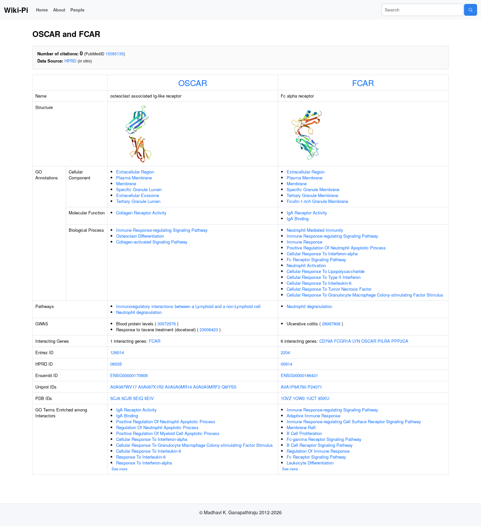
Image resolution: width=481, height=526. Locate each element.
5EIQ (138, 398)
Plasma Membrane (134, 177)
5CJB (126, 398)
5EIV (149, 398)
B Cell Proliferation (304, 433)
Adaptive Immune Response (313, 415)
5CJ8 (115, 398)
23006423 (209, 329)
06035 (116, 364)
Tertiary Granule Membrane (312, 195)
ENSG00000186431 (299, 375)
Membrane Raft (301, 427)
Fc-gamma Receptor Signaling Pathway (324, 439)
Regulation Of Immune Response (318, 451)
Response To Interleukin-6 (141, 457)
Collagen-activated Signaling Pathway (151, 242)
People (77, 10)
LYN (356, 341)
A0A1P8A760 (293, 387)
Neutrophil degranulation (139, 312)
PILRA (384, 341)
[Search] (470, 10)
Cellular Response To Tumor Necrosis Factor (329, 289)
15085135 (114, 53)
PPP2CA (399, 341)
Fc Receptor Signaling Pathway (316, 259)
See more (119, 468)
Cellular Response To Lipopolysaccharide (326, 271)
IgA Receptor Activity (307, 212)
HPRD (70, 61)
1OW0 (299, 398)
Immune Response (304, 242)
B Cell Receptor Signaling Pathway (320, 445)
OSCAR (192, 82)
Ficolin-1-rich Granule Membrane (317, 201)
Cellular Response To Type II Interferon (324, 277)
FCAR (363, 82)
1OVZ (286, 398)
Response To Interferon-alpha (144, 463)
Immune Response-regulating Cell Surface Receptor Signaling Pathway (354, 421)
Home (42, 10)
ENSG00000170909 (129, 375)
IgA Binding (298, 218)
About (59, 10)
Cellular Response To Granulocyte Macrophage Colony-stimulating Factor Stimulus (365, 295)
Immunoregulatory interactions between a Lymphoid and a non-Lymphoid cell (188, 306)
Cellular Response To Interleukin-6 (319, 283)
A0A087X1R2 (151, 387)
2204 (285, 352)
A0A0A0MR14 (178, 387)
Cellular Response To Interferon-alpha (322, 253)
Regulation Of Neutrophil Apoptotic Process (157, 427)
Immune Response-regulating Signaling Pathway (162, 230)
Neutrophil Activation (306, 265)
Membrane (126, 183)
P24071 (315, 387)
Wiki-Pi (16, 9)
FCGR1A (342, 341)
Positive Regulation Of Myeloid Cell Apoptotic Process (168, 433)
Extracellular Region (135, 172)
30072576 (166, 323)
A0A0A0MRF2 (206, 387)
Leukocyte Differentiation (310, 463)
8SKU (323, 398)
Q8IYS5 (229, 387)
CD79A (326, 341)
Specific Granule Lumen (139, 189)
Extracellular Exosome (137, 195)
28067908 (331, 323)
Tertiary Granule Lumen (138, 201)
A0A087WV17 (123, 387)
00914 (286, 364)
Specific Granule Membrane (313, 189)
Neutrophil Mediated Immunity (315, 230)
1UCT (311, 398)
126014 (117, 352)
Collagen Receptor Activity (141, 212)
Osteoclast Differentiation (140, 236)
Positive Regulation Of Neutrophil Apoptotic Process (336, 248)
